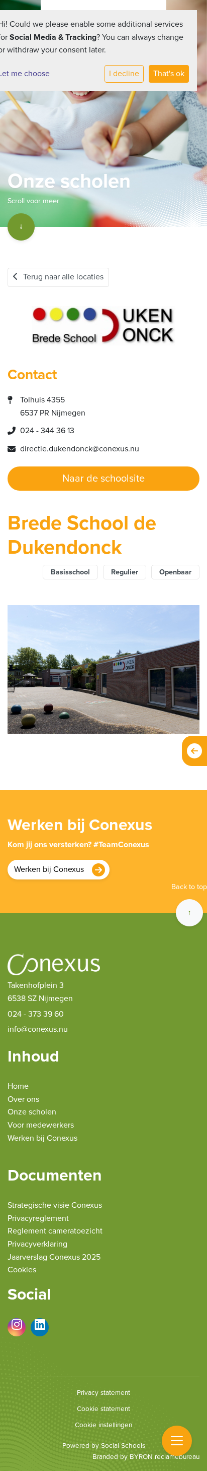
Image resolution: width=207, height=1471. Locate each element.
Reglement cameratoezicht (55, 1231)
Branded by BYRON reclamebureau (145, 1457)
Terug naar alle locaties (63, 277)
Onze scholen (32, 1112)
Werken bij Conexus (49, 869)
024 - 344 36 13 (47, 431)
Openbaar (175, 572)
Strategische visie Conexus (55, 1205)
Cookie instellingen (103, 1425)
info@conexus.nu (38, 1029)
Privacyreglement (38, 1218)
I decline (124, 74)
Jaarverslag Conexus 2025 (54, 1257)
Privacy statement (103, 1393)
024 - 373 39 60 (36, 1014)
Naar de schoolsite (103, 479)
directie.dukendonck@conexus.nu (79, 449)
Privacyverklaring (37, 1244)
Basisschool (70, 572)
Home (18, 1086)
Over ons (23, 1099)
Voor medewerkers (41, 1125)
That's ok (168, 74)
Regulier (124, 572)
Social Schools (123, 1446)
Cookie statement (103, 1409)
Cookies (22, 1270)
